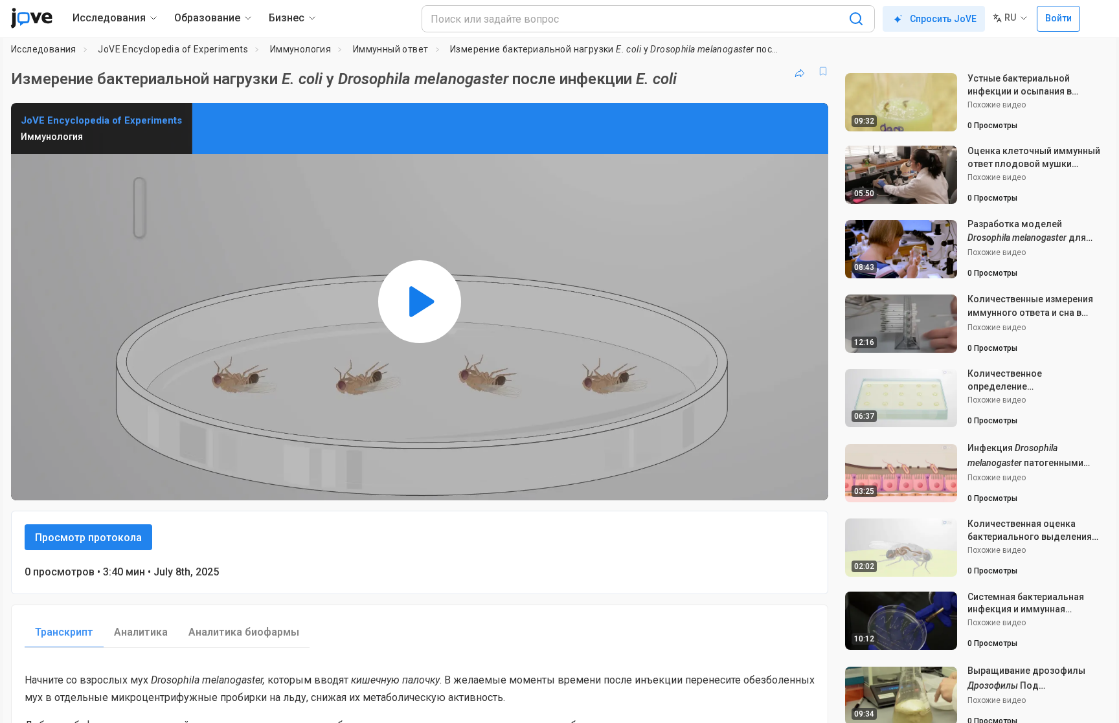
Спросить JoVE (943, 19)
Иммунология (300, 49)
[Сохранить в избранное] (823, 71)
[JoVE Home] (31, 18)
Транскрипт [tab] (64, 632)
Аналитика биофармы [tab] (243, 632)
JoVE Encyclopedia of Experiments (173, 49)
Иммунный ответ (391, 49)
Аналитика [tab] (141, 632)
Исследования (43, 49)
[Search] (856, 19)
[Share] (800, 71)
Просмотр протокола (88, 537)
